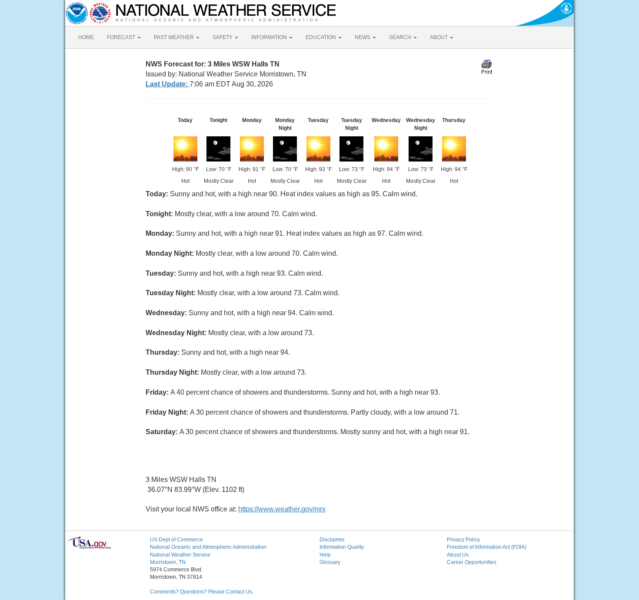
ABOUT (439, 37)
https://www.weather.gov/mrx (282, 509)
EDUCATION (321, 37)
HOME (86, 37)
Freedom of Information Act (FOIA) (486, 547)
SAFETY (223, 37)
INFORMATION (269, 37)
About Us (458, 555)
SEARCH (401, 37)
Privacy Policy (463, 540)
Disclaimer (332, 540)
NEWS (363, 37)
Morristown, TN (168, 562)
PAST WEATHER (174, 37)
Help (325, 555)
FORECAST (121, 37)
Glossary (330, 562)
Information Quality (342, 547)
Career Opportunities (471, 562)
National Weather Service (180, 555)
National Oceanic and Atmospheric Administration (208, 547)
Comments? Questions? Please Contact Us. (201, 592)
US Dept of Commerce (176, 540)
